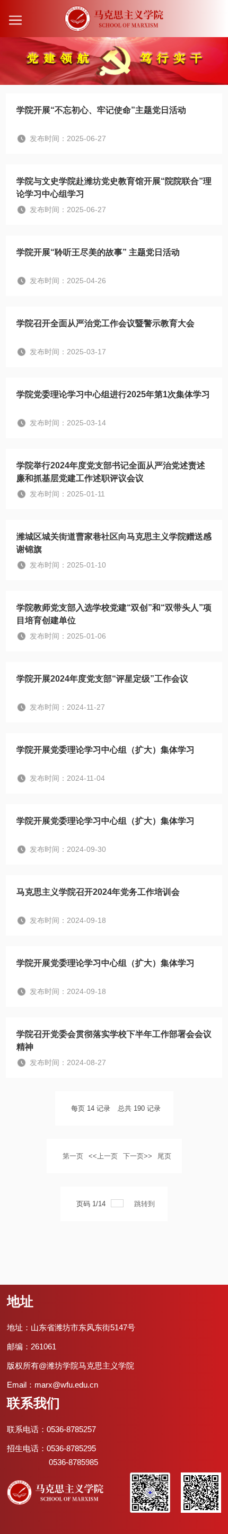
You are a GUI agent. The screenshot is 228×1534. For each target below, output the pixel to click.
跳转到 (145, 1204)
